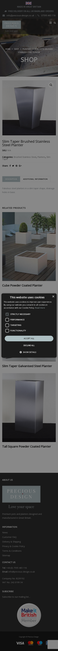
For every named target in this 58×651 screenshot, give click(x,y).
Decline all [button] (29, 345)
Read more (40, 308)
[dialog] (29, 325)
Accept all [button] (29, 338)
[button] (29, 352)
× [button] (53, 296)
